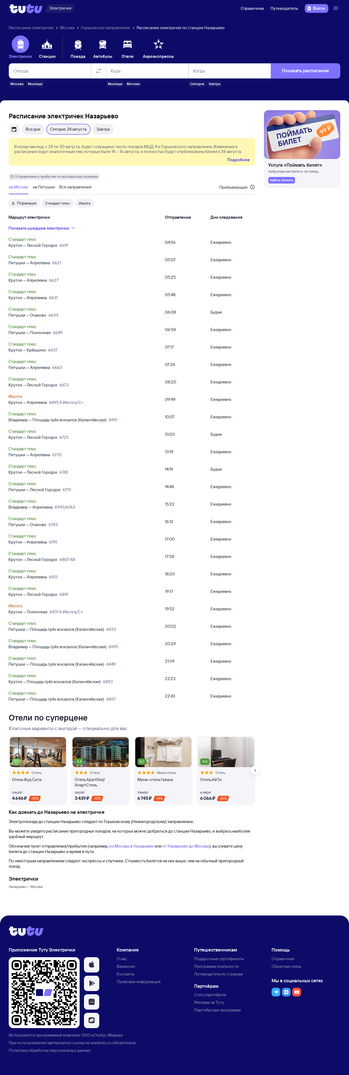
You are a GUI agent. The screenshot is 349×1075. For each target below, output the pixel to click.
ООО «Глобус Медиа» (102, 1035)
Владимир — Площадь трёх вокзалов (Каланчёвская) (57, 419)
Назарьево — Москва (26, 886)
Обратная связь (286, 966)
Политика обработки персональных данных (50, 1050)
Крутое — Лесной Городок (32, 245)
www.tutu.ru (101, 1042)
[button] (91, 964)
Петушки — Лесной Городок (34, 489)
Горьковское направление (105, 27)
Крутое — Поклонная (27, 611)
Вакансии (126, 966)
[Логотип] (26, 8)
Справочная (252, 8)
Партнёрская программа (217, 1010)
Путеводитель (284, 8)
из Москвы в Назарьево (131, 846)
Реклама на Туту (209, 1002)
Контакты (125, 974)
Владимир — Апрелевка (30, 507)
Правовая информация (139, 981)
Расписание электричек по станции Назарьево (181, 27)
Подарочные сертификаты (219, 958)
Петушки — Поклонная (29, 332)
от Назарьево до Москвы (186, 846)
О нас (122, 958)
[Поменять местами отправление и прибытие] (98, 71)
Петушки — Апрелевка (29, 262)
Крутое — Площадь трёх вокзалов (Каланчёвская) (54, 681)
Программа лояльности (216, 966)
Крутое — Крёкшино (27, 350)
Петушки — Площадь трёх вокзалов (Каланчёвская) (56, 629)
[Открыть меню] (336, 8)
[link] (281, 180)
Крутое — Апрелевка (27, 280)
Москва (67, 27)
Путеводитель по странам (218, 974)
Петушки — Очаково (27, 315)
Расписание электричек (31, 27)
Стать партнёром (210, 994)
